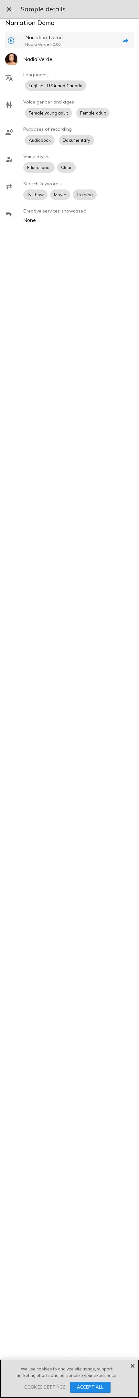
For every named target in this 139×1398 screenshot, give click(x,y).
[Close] (132, 1366)
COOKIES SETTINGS (45, 1387)
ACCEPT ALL (90, 1387)
